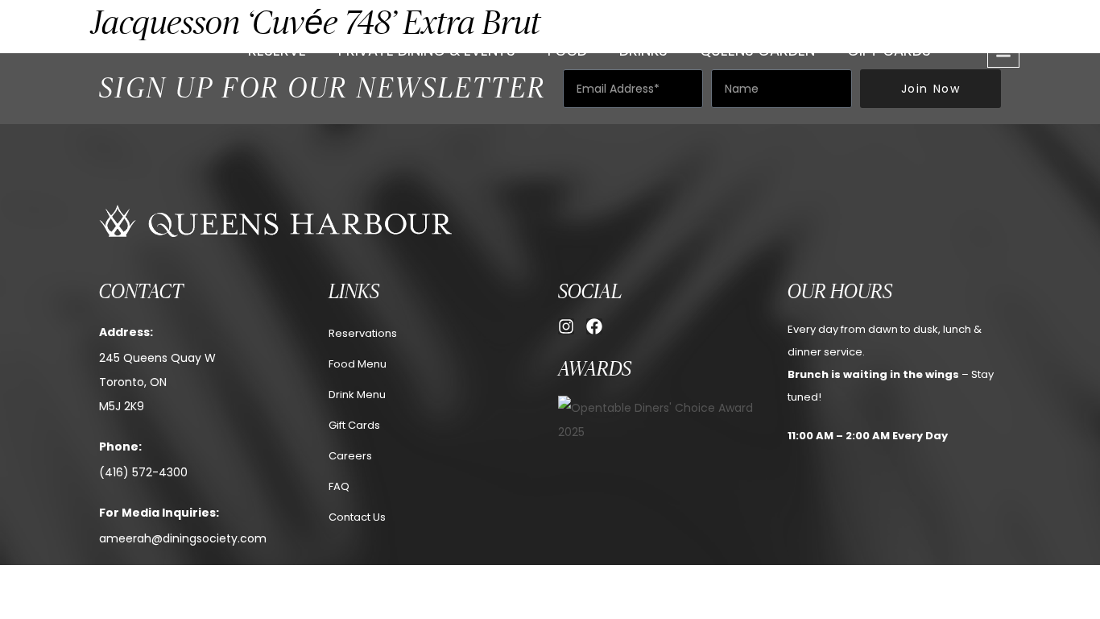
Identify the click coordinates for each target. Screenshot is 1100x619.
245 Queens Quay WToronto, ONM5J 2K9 (157, 382)
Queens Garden (757, 50)
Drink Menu (357, 394)
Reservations (363, 333)
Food (567, 50)
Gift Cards (889, 50)
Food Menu (358, 364)
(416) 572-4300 (143, 472)
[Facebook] (594, 326)
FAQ (339, 486)
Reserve (277, 50)
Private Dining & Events (426, 50)
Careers (350, 455)
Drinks (643, 50)
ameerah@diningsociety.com (183, 538)
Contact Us (357, 517)
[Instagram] (566, 326)
